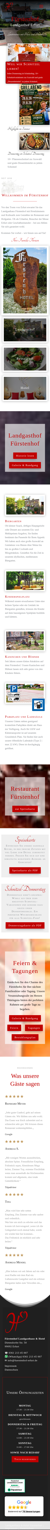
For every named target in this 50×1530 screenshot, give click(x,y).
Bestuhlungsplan (25, 1037)
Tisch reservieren (25, 1459)
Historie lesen (25, 455)
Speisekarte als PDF (25, 870)
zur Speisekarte (25, 809)
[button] (24, 1506)
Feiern (14, 1027)
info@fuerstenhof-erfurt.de (22, 1360)
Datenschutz (11, 1369)
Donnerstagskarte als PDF (25, 925)
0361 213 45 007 (18, 1352)
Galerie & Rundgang (25, 465)
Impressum (11, 1366)
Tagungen (34, 1027)
